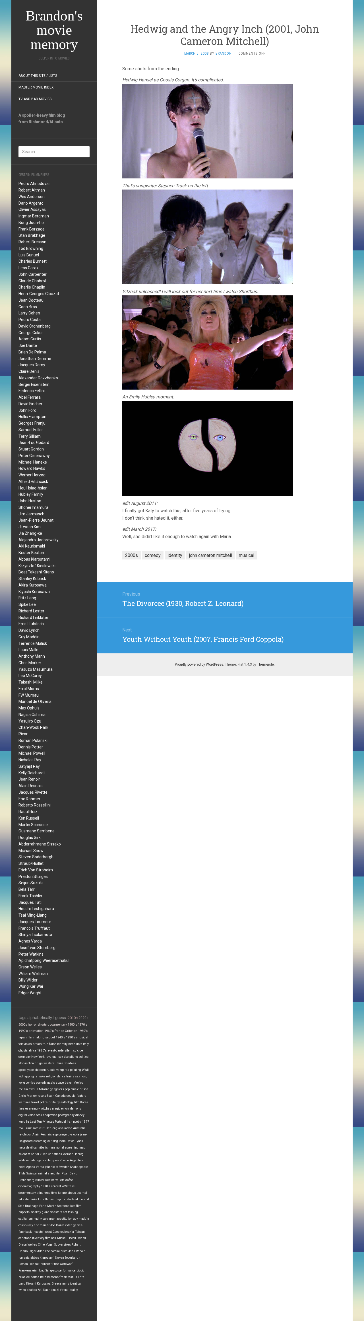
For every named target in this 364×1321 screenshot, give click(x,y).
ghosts (23, 1050)
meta (21, 1147)
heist (21, 1167)
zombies (70, 1063)
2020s (83, 1018)
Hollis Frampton (32, 416)
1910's (45, 1186)
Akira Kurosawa (32, 585)
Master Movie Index (36, 87)
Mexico (78, 1083)
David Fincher (30, 404)
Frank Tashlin (30, 896)
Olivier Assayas (32, 209)
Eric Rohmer (29, 799)
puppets (24, 1212)
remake (40, 1076)
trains (70, 1076)
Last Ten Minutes (42, 1122)
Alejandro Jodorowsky (38, 540)
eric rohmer (41, 1225)
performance (67, 1270)
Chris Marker (29, 662)
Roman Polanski (32, 740)
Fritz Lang (27, 598)
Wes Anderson (31, 196)
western (49, 1063)
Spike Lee (27, 604)
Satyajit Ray (29, 766)
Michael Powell (31, 753)
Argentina (76, 1160)
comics (30, 1083)
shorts (42, 1024)
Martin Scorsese (33, 824)
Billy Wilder (28, 980)
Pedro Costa (29, 319)
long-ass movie (62, 1128)
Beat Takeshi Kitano (36, 572)
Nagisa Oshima (32, 714)
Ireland (45, 1277)
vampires (62, 1070)
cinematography (29, 1186)
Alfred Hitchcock (33, 481)
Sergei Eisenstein (33, 384)
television (25, 1044)
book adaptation (46, 1115)
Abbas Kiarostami (34, 559)
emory (65, 1108)
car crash (24, 1238)
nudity (38, 1219)
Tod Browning (30, 248)
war (21, 1102)
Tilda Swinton (27, 1173)
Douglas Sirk (29, 837)
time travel (31, 1102)
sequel (50, 1037)
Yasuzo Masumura (35, 669)
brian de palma (28, 1277)
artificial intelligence (32, 1160)
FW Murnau (28, 695)
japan (22, 1037)
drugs (39, 1063)
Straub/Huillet (31, 863)
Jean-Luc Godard (33, 442)
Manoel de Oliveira (34, 701)
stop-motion (26, 1063)
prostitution (64, 1219)
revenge (51, 1057)
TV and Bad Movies (34, 99)
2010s (73, 1018)
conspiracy (25, 1225)
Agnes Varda (30, 941)
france (59, 1031)
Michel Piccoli (66, 1238)
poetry (77, 1122)
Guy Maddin (29, 637)
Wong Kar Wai (30, 986)
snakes (32, 1290)
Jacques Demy (31, 365)
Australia (79, 1128)
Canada (60, 1096)
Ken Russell (28, 818)
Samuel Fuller (30, 429)
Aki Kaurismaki (31, 546)
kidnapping (26, 1076)
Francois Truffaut (34, 928)
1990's (23, 1031)
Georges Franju (32, 423)
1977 (85, 1122)
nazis (51, 1083)
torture (62, 1193)
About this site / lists (37, 76)
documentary (57, 1024)
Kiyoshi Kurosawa (34, 591)
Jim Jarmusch (31, 514)
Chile (41, 1244)
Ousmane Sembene (36, 831)
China (59, 1063)
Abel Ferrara (29, 397)
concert (56, 1186)
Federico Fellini (31, 390)
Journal (82, 1193)
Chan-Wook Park (33, 727)
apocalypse (26, 1070)
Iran (69, 1122)
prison (84, 1089)
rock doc (63, 1057)
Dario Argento (31, 203)
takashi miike (27, 1199)
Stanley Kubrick (32, 578)
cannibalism (42, 1147)
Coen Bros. (28, 306)
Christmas (55, 1154)
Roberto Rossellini (34, 805)
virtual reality (69, 1290)
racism (23, 1089)
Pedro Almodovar (34, 183)
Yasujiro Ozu (29, 721)
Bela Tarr (26, 889)
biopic (80, 1270)
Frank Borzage (31, 229)
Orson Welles (30, 967)
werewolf (66, 1264)
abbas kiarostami (42, 1258)
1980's (72, 1024)
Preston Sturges (33, 876)
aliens (73, 1057)
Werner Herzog (32, 475)
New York (38, 1057)
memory (34, 1108)
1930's (70, 1037)
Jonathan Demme (34, 358)
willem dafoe (64, 1180)
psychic (60, 1199)
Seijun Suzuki (30, 882)
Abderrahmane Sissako (39, 844)
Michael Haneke (32, 462)
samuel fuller (41, 1128)
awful (32, 1089)
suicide (78, 1050)
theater (23, 1108)
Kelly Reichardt (31, 773)
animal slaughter (49, 1173)
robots (42, 1096)
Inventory (38, 1238)
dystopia (73, 1134)
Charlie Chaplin (31, 287)
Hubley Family (30, 494)
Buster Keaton (31, 552)
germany (24, 1057)
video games (73, 1225)
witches (46, 1108)
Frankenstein (27, 1270)
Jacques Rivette (32, 792)
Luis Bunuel (28, 255)
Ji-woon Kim (29, 526)
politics (83, 1057)
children (40, 1070)
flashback (25, 1232)
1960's (49, 1031)
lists (79, 1044)
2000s (22, 1024)
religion (51, 1076)
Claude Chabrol (32, 281)
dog (55, 1141)
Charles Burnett (32, 261)
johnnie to (51, 1167)
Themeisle (265, 664)
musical (82, 1037)
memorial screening (64, 1147)
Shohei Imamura (33, 507)
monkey (35, 1212)
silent (68, 1050)
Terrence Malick (32, 643)
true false (49, 1044)
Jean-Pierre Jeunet (35, 520)
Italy (86, 1044)
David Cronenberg (34, 326)
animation (36, 1031)
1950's (83, 1031)
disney (79, 1115)
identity (62, 1044)
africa (32, 1050)
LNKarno (43, 1089)
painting (75, 1070)
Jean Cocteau (31, 300)
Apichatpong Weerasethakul (43, 960)
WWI (65, 1186)
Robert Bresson (32, 242)
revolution (25, 1134)
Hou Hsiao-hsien (32, 488)
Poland (81, 1238)
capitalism (25, 1219)
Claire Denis (29, 371)
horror (32, 1024)
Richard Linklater (33, 617)
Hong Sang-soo (47, 1270)
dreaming (40, 1141)
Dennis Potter (30, 747)
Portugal (60, 1122)
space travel (64, 1083)
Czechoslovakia (63, 1232)
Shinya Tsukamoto (35, 934)
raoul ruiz (25, 1128)
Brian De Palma (32, 352)
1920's (42, 1050)
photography (66, 1115)
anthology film (70, 1102)
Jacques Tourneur (34, 921)
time (54, 1193)
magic (56, 1108)
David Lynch (29, 630)
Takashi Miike (30, 682)
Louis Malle (28, 649)
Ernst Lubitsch (31, 624)
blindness (43, 1193)
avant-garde (55, 1050)
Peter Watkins (31, 954)
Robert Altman (31, 190)
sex (77, 1076)
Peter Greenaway (34, 455)
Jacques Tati (30, 902)
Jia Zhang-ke (30, 533)
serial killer (39, 1154)
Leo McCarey (30, 675)
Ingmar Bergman (33, 216)
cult (49, 1141)
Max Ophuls (29, 708)
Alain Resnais (30, 785)
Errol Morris (28, 688)
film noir (50, 1238)
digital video (26, 1115)
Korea (84, 1102)
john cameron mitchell (210, 555)
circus (72, 1193)
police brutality (50, 1102)
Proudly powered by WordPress (199, 664)
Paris (42, 1206)
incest (48, 1232)
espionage (60, 1134)
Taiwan (80, 1232)
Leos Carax (28, 268)
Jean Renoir (29, 779)
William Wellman (33, 973)
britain (37, 1044)
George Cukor (30, 332)
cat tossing (70, 1212)
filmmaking (36, 1037)
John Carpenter (32, 274)
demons (75, 1108)
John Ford (27, 410)
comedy (41, 1083)
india (62, 1141)
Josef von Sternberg (36, 947)
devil (29, 1147)
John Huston (29, 501)
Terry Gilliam (29, 436)
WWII (85, 1070)
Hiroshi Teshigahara (36, 908)
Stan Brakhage (31, 235)
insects (38, 1232)
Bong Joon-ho (31, 222)
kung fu (23, 1122)
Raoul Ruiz (28, 811)
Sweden (64, 1167)
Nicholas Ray (29, 760)
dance (61, 1076)
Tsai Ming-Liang (32, 915)
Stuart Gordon (31, 449)
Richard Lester (31, 611)
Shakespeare (79, 1167)
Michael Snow (31, 850)
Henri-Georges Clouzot (38, 293)
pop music (72, 1089)
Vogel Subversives (58, 1244)
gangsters (57, 1089)
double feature (76, 1096)
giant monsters (52, 1212)
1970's (82, 1024)
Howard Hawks (31, 468)
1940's (60, 1037)
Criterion (71, 1031)
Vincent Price (50, 1264)
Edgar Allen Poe (39, 1251)
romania (24, 1258)
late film (75, 1206)
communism (59, 1251)
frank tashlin (68, 1277)
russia (51, 1070)
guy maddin (81, 1219)
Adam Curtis (29, 339)
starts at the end (78, 1199)
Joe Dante (27, 345)
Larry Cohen (29, 313)
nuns (65, 1283)
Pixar (23, 734)
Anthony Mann (31, 656)
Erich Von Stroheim (35, 870)
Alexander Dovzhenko (38, 378)
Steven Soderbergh (35, 857)
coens (55, 1277)
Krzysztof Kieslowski (36, 565)
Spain (50, 1096)
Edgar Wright (30, 993)
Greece (56, 1283)
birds (71, 1044)
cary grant (49, 1219)
